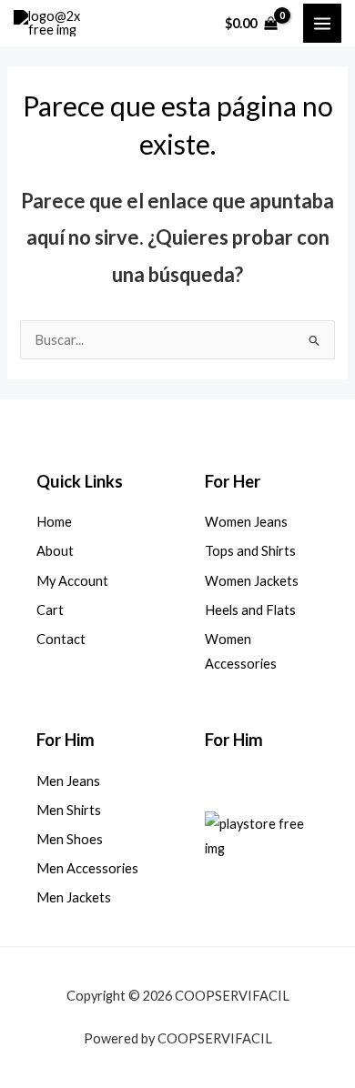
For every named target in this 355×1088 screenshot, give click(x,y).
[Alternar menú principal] (322, 23)
